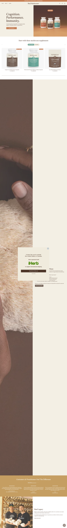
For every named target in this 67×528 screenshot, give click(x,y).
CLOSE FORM (33, 273)
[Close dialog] (48, 248)
